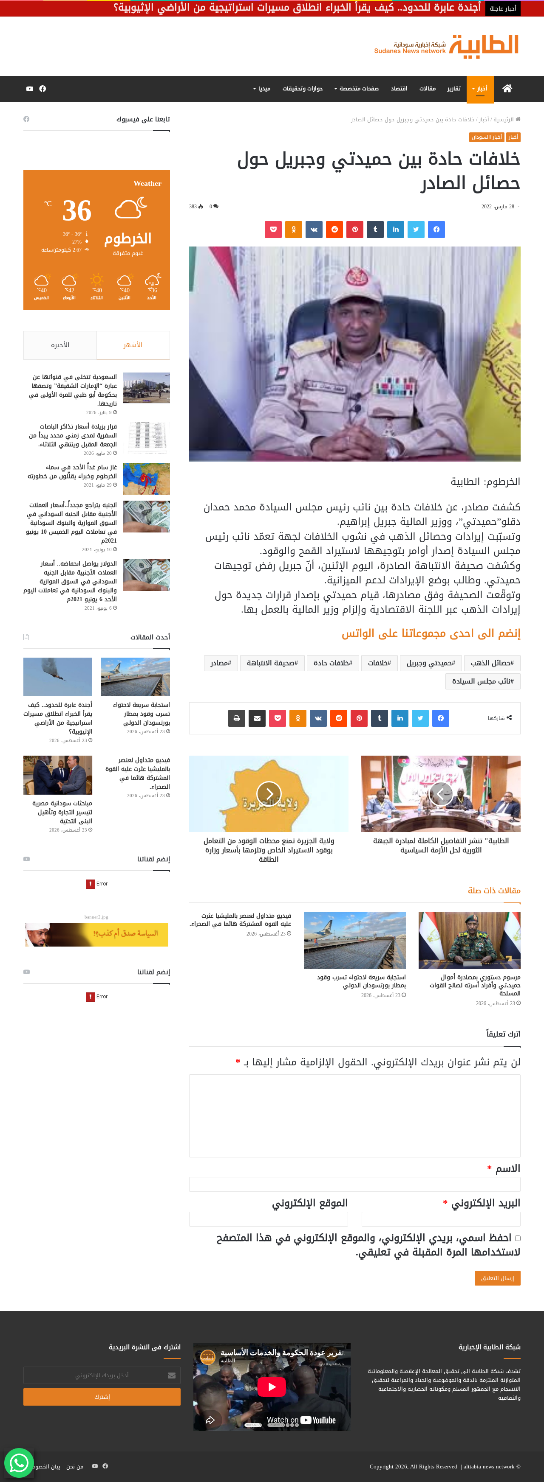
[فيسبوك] (436, 229)
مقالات (427, 88)
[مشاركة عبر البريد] (257, 718)
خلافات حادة (331, 663)
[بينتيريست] (354, 229)
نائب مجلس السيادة (481, 681)
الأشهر (133, 345)
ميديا (264, 88)
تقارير (454, 88)
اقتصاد (399, 88)
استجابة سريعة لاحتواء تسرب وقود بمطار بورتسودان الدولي (361, 981)
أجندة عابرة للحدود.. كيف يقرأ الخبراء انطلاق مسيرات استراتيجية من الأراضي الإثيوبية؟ (57, 718)
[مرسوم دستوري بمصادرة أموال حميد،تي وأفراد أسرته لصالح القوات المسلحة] (470, 940)
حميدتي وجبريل (429, 663)
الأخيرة (60, 345)
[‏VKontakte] (314, 229)
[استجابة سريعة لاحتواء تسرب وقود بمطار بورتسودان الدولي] (355, 940)
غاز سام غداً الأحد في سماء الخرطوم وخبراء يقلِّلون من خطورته (72, 472)
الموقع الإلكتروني (310, 1203)
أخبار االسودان (487, 137)
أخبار (482, 88)
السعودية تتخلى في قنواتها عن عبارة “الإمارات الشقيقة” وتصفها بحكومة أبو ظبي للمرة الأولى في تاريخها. (73, 390)
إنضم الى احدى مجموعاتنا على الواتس (431, 633)
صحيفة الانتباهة (271, 663)
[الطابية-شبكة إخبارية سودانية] (442, 46)
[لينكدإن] (395, 229)
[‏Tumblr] (375, 229)
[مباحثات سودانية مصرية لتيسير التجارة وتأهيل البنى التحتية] (57, 775)
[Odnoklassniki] (293, 229)
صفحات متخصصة (359, 88)
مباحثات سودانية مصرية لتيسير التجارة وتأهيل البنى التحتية (62, 812)
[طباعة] (236, 718)
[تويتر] (416, 229)
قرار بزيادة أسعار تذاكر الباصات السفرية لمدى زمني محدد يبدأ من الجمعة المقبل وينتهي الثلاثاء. (73, 435)
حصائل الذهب (490, 663)
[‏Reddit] (334, 229)
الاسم (504, 1169)
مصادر (219, 663)
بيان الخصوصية (43, 1466)
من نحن (74, 1466)
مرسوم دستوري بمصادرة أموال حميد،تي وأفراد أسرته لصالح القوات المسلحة (475, 985)
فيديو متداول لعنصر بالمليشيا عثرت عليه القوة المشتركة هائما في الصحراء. (240, 920)
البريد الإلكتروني (482, 1203)
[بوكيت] (273, 229)
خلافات (378, 663)
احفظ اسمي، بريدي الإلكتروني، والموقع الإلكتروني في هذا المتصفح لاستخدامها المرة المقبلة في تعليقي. (369, 1245)
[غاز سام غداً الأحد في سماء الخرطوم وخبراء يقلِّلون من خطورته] (146, 479)
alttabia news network (489, 1466)
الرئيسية (504, 119)
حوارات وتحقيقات (303, 88)
